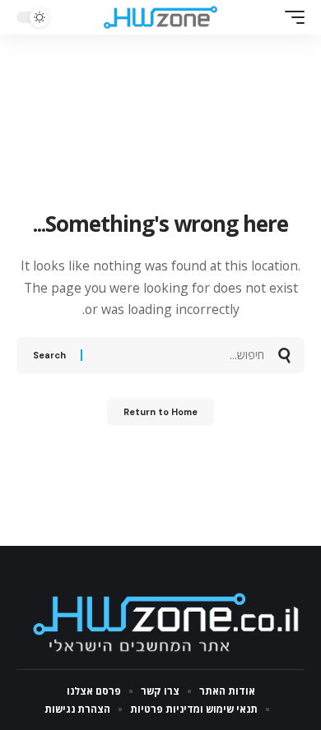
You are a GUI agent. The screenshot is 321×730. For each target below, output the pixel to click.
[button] (291, 17)
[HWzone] (160, 17)
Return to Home (160, 412)
